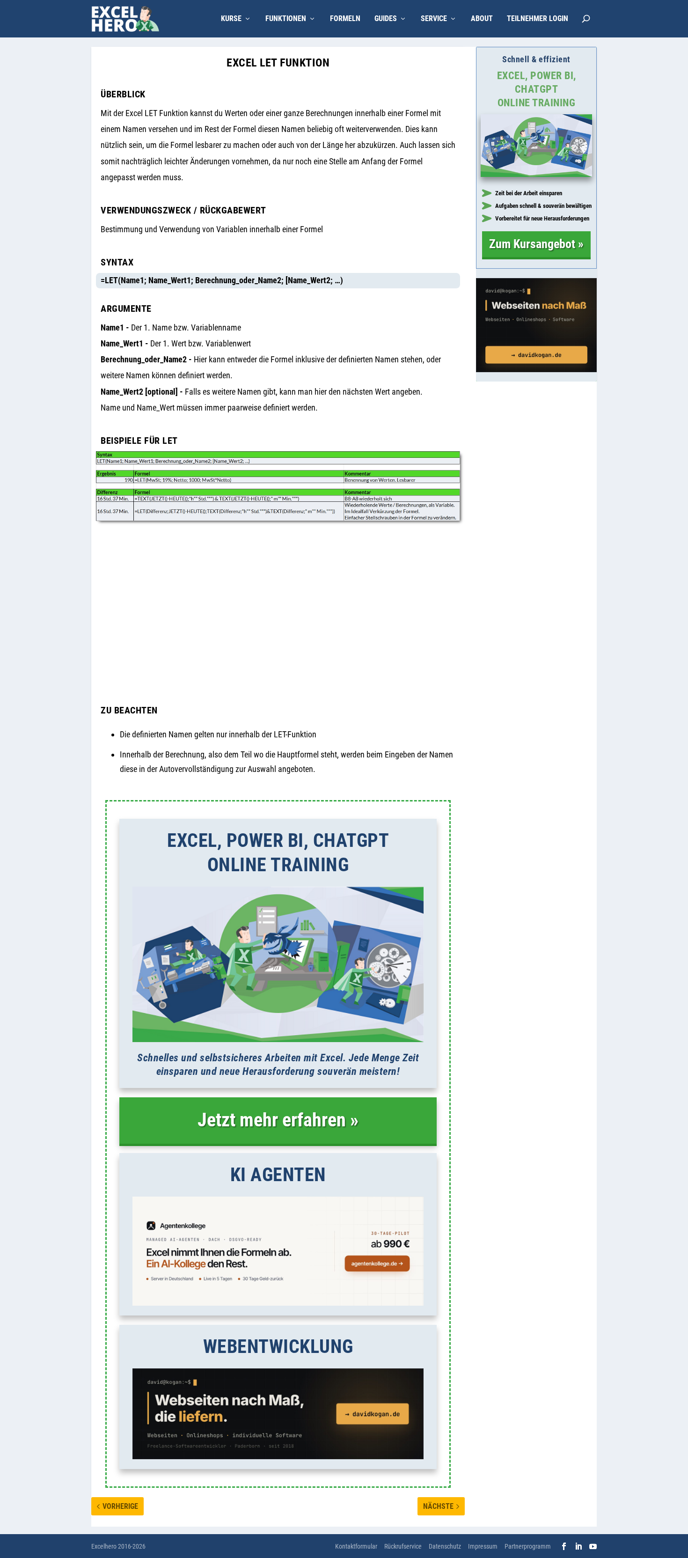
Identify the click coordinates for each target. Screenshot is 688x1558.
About (482, 19)
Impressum (483, 1546)
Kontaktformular (356, 1546)
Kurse (231, 19)
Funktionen (285, 19)
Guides (385, 19)
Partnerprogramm (528, 1546)
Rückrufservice (403, 1546)
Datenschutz (445, 1546)
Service (434, 19)
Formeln (345, 19)
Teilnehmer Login (537, 19)
